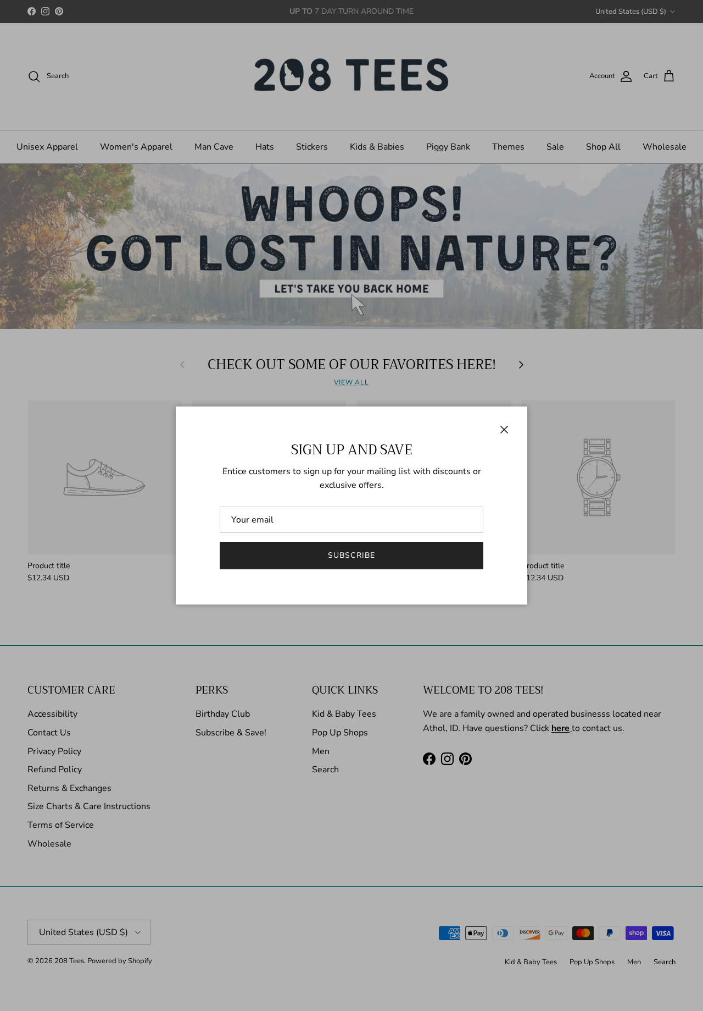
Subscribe (351, 555)
